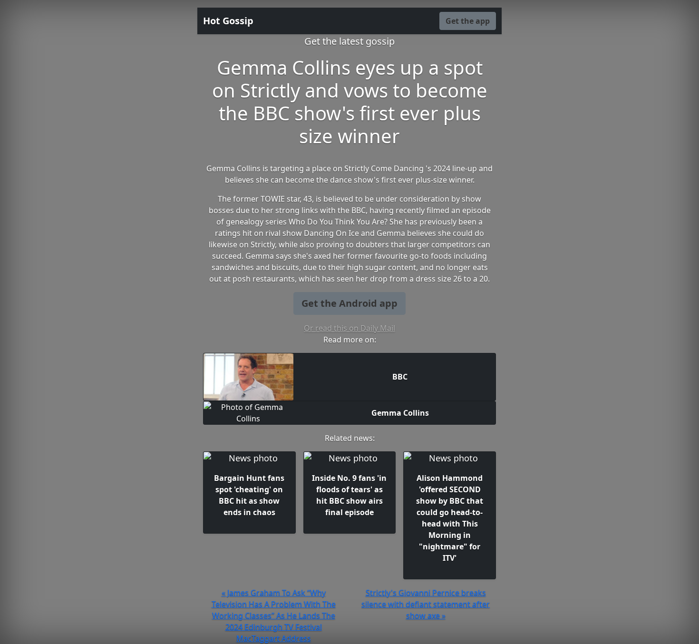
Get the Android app (349, 303)
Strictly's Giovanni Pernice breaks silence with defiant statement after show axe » (425, 604)
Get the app (468, 21)
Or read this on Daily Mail (349, 328)
